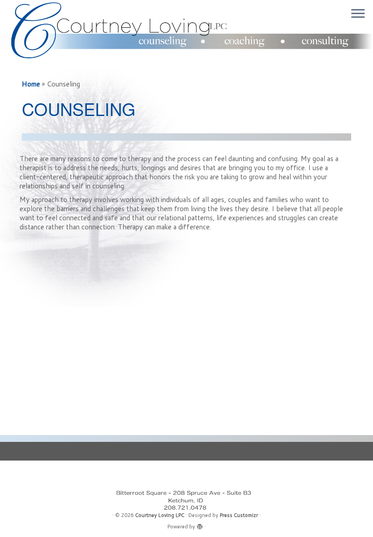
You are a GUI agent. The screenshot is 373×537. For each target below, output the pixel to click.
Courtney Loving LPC (159, 515)
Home (31, 84)
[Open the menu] (358, 14)
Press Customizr (239, 515)
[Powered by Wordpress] (200, 525)
